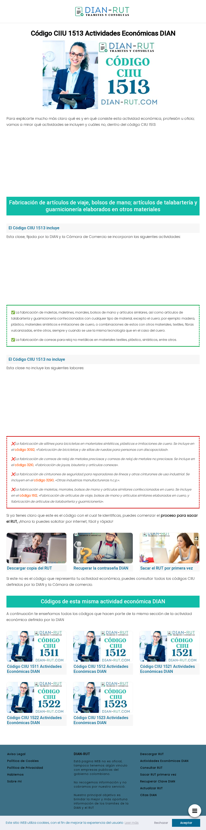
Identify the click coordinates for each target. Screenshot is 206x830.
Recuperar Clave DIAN (157, 781)
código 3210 (24, 465)
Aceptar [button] (186, 823)
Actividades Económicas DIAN (164, 761)
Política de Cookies (23, 761)
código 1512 (28, 495)
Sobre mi (14, 781)
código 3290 (44, 480)
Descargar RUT (152, 754)
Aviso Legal (16, 754)
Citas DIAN (148, 795)
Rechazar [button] (161, 823)
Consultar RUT (151, 768)
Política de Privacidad (25, 768)
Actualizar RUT (151, 788)
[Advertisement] (103, 160)
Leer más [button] (132, 822)
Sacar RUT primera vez (158, 775)
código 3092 (25, 449)
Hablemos (15, 775)
